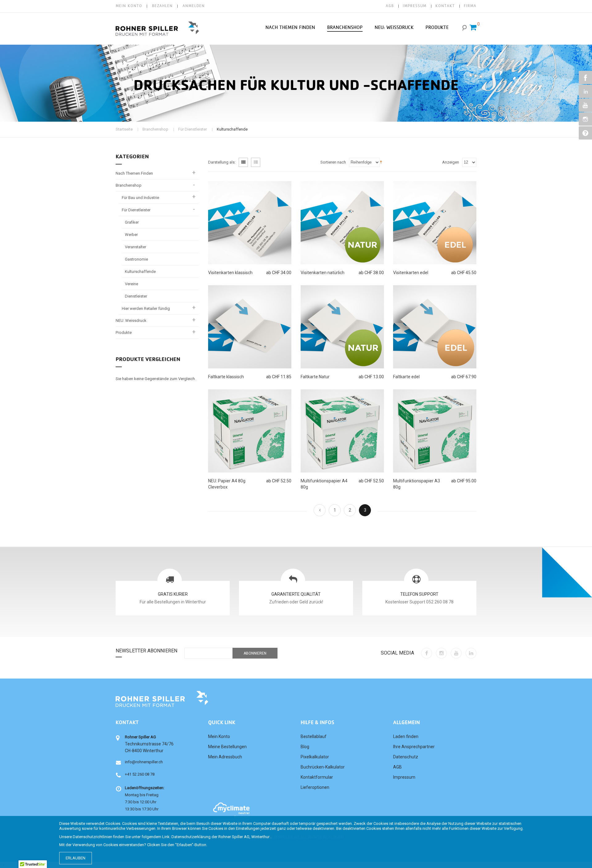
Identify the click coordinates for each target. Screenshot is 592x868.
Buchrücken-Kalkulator (323, 767)
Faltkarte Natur (315, 376)
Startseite (124, 129)
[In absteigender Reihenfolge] (381, 162)
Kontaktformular (317, 777)
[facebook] (426, 653)
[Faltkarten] (342, 326)
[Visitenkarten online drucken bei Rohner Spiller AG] (249, 222)
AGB (390, 6)
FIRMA (470, 6)
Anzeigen (450, 162)
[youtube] (456, 653)
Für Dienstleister (192, 129)
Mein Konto (129, 6)
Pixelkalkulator (315, 756)
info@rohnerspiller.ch (144, 762)
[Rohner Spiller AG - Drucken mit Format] (157, 29)
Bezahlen (162, 6)
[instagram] (441, 653)
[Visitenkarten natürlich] (342, 222)
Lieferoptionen (315, 787)
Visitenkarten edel (410, 272)
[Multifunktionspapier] (249, 431)
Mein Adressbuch (225, 756)
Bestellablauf (314, 736)
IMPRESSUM (414, 6)
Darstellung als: (222, 162)
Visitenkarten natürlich (322, 272)
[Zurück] (319, 510)
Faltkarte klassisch (226, 376)
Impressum (404, 777)
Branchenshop (155, 129)
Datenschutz (405, 756)
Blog (305, 746)
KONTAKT (445, 6)
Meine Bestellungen (227, 746)
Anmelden (194, 6)
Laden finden (405, 736)
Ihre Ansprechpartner (414, 746)
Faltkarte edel (406, 376)
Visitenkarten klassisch (230, 272)
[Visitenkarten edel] (434, 222)
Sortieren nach (333, 162)
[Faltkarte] (249, 326)
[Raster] (243, 162)
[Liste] (255, 162)
